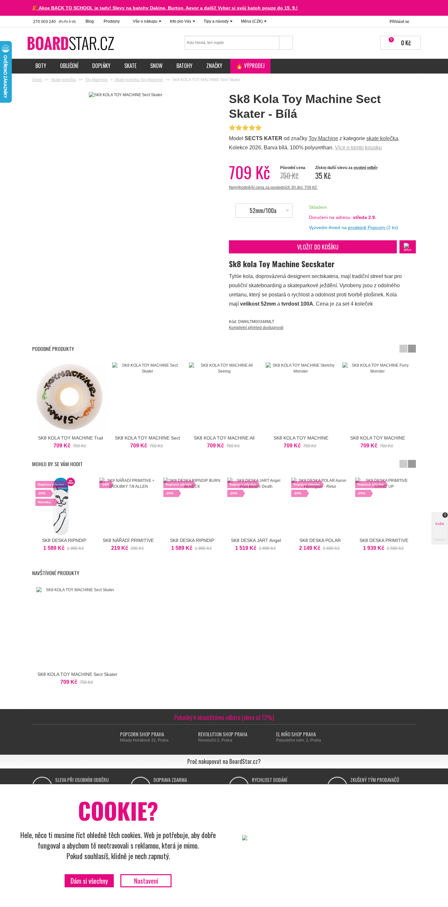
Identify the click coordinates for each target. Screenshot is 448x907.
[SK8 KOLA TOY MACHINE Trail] (70, 397)
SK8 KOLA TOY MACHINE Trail (70, 438)
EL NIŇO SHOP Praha (296, 734)
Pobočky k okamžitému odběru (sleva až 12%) (224, 717)
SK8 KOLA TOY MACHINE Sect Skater (77, 674)
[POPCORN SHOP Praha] (114, 737)
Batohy (184, 66)
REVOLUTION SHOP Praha (222, 734)
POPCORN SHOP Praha (142, 734)
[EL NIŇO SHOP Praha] (270, 737)
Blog (90, 21)
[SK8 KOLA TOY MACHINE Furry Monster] (377, 397)
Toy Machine (323, 138)
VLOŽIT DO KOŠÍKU (317, 247)
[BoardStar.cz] (71, 43)
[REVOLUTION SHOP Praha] (192, 737)
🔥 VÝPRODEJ (250, 66)
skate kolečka (382, 138)
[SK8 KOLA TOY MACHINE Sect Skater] (147, 397)
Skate (130, 66)
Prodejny (112, 21)
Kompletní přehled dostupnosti (256, 327)
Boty (40, 66)
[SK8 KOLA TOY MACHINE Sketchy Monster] (301, 397)
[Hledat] (286, 43)
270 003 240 (54, 21)
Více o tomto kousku (358, 147)
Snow (156, 66)
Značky (214, 66)
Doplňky (101, 66)
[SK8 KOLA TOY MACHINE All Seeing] (224, 397)
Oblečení (69, 66)
